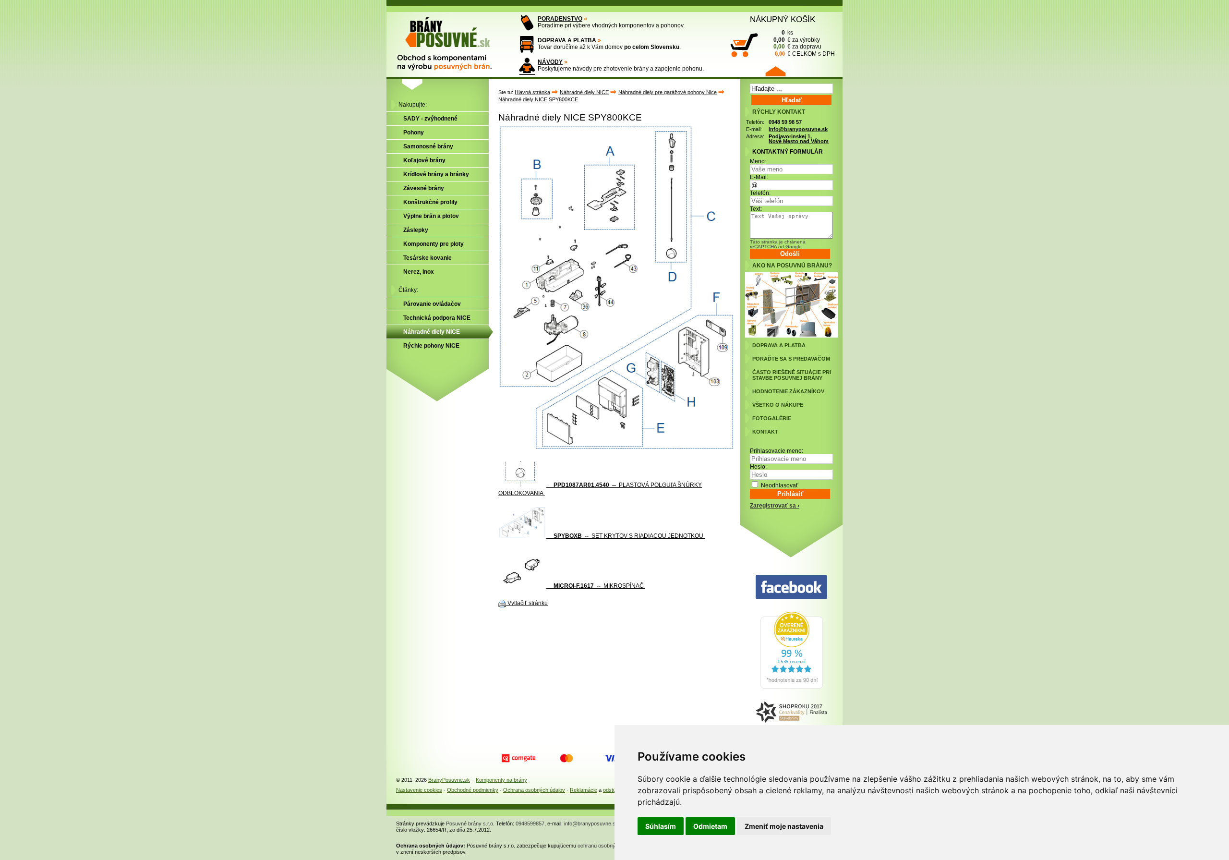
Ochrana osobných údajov (534, 790)
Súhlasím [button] (660, 826)
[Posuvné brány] (451, 39)
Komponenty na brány (501, 780)
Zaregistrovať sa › (774, 505)
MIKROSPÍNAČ (595, 585)
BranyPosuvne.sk (449, 780)
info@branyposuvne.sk (798, 129)
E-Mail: (759, 177)
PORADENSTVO (560, 18)
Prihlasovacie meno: (776, 451)
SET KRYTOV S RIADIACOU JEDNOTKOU (629, 536)
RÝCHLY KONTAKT (778, 112)
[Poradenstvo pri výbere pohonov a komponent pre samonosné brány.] (527, 23)
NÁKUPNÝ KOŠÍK (782, 19)
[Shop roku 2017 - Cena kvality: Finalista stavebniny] (791, 712)
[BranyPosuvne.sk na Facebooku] (791, 587)
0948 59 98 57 (785, 122)
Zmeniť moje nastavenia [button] (784, 826)
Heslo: (758, 466)
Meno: (758, 161)
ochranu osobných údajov (608, 845)
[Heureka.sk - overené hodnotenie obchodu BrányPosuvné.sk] (791, 686)
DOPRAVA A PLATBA (567, 40)
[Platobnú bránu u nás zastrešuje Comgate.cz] (518, 758)
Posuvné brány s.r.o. (470, 823)
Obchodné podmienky (472, 790)
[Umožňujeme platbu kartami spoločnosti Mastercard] (566, 758)
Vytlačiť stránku (527, 603)
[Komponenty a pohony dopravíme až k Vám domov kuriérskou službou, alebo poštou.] (527, 44)
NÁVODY (550, 62)
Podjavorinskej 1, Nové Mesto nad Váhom (799, 139)
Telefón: (760, 193)
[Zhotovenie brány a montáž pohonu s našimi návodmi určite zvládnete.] (527, 66)
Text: (756, 209)
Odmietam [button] (710, 826)
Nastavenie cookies (419, 790)
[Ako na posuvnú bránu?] (791, 335)
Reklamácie (583, 790)
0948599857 (530, 823)
